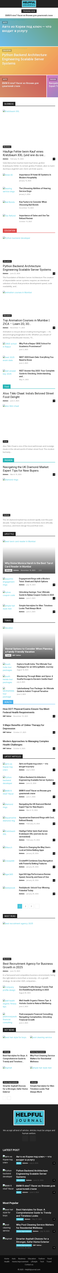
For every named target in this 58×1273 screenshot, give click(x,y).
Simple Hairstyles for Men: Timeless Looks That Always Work (42, 1089)
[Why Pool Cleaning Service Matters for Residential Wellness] (42, 1044)
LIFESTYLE (9, 534)
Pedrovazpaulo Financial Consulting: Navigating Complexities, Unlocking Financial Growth (36, 1017)
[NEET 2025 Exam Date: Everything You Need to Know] (10, 361)
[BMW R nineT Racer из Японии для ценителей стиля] (23, 89)
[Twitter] (33, 1138)
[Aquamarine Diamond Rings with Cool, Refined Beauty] (10, 821)
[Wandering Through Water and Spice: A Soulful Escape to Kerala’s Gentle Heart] (8, 679)
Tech (42, 1261)
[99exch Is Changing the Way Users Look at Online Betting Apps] (10, 851)
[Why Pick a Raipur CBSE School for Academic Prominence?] (10, 347)
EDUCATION (10, 231)
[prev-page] (4, 1098)
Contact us (29, 1264)
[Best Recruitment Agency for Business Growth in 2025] (29, 941)
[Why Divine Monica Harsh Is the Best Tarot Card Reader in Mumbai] (29, 557)
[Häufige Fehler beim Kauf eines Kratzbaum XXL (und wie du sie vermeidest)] (29, 129)
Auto (5, 22)
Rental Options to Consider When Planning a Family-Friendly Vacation (28, 650)
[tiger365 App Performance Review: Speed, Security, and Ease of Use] (10, 878)
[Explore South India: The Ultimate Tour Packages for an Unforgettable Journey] (8, 667)
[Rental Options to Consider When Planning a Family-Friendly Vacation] (29, 642)
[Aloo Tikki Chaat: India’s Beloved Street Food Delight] (29, 423)
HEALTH (8, 702)
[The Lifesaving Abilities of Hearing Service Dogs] (10, 192)
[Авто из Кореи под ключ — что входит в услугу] (29, 37)
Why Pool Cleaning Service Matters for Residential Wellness (42, 1058)
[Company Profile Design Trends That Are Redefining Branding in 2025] (10, 990)
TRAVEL (8, 620)
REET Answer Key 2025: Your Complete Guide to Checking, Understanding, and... (36, 374)
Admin (5, 159)
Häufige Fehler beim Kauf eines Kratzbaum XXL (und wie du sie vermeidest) (33, 834)
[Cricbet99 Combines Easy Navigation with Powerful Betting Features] (10, 864)
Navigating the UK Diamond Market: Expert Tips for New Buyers (26, 468)
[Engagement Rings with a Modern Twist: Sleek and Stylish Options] (10, 582)
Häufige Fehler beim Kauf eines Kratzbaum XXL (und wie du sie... (24, 153)
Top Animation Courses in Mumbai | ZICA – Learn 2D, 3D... (26, 322)
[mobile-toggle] (4, 4)
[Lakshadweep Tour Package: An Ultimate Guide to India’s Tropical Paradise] (8, 692)
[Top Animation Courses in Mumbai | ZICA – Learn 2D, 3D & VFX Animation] (29, 304)
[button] (54, 4)
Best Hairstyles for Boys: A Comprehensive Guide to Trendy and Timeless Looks (33, 1212)
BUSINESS (9, 104)
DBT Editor (16, 655)
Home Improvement (38, 1052)
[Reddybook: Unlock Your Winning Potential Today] (10, 891)
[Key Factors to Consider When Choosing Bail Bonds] (10, 205)
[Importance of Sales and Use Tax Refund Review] (10, 219)
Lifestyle (8, 570)
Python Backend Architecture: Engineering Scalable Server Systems (27, 267)
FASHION (8, 460)
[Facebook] (25, 1138)
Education (7, 50)
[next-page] (37, 906)
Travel (8, 655)
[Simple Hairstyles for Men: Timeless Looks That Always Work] (10, 609)
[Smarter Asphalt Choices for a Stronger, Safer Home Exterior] (15, 1075)
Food (7, 386)
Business (7, 147)
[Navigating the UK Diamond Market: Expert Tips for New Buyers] (29, 497)
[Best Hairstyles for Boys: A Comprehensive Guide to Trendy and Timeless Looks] (15, 1044)
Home (6, 1258)
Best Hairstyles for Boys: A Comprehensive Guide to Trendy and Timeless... (15, 1058)
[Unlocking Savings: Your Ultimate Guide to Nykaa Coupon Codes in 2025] (10, 595)
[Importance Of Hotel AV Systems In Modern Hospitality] (10, 178)
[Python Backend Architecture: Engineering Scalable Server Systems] (29, 65)
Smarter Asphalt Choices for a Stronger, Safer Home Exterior (15, 1089)
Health (6, 1261)
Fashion (53, 79)
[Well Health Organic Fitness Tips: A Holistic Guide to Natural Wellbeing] (10, 1004)
